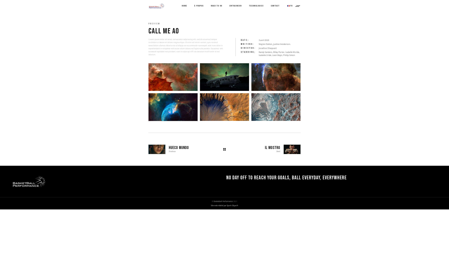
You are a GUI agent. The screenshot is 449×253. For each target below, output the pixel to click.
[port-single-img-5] (224, 107)
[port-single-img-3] (173, 77)
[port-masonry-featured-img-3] (173, 107)
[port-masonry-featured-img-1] (224, 77)
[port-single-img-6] (276, 107)
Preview (154, 23)
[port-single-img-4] (276, 77)
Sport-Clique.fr (232, 205)
